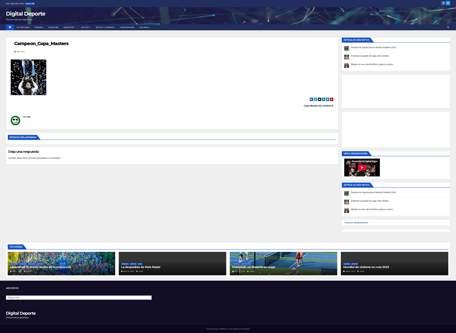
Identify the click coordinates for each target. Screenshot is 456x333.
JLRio (28, 117)
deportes (31, 264)
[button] (448, 27)
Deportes (69, 27)
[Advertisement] (362, 91)
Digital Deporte (25, 13)
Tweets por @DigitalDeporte (356, 223)
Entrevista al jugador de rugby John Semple (370, 56)
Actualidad (23, 27)
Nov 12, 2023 (239, 271)
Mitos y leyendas (105, 27)
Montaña (53, 27)
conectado (31, 158)
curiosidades (127, 27)
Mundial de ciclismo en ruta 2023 (366, 267)
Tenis (140, 264)
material (144, 27)
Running (39, 27)
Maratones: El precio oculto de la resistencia (40, 267)
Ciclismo (347, 264)
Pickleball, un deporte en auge (253, 267)
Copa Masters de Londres (317, 105)
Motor (85, 27)
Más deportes (246, 264)
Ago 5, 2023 (350, 271)
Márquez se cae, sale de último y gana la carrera (372, 64)
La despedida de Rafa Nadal (140, 267)
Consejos (23, 264)
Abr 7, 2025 (17, 271)
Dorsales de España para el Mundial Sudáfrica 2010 (373, 47)
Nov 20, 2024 (128, 271)
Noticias (40, 264)
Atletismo (14, 264)
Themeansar (245, 329)
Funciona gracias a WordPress (217, 329)
